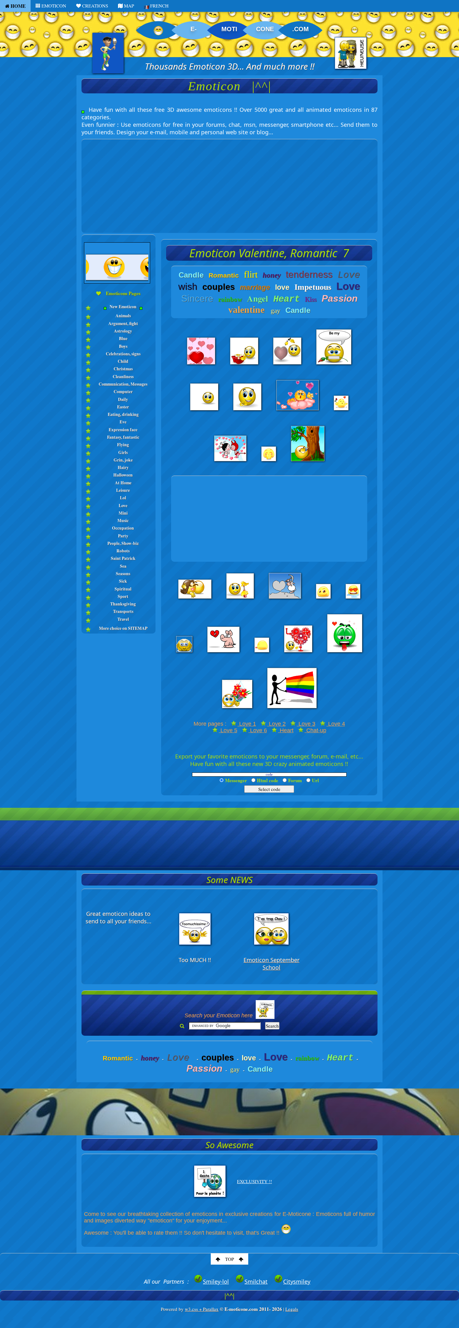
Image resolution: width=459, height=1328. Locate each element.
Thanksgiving (123, 604)
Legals (291, 1309)
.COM (300, 29)
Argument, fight (123, 323)
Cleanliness (123, 376)
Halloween (123, 475)
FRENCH (159, 5)
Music (123, 520)
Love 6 (258, 730)
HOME (17, 5)
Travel (123, 619)
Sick (123, 581)
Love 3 (306, 724)
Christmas (123, 369)
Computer (123, 391)
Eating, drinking (123, 414)
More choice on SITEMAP (123, 628)
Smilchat (256, 1281)
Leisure (123, 490)
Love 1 (247, 724)
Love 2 (276, 724)
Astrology (123, 331)
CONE (265, 29)
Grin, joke (123, 460)
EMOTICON (53, 5)
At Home (123, 483)
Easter (123, 407)
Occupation (123, 528)
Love (123, 505)
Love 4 (336, 724)
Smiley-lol (216, 1281)
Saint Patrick (123, 558)
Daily (123, 399)
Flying (123, 445)
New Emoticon (123, 307)
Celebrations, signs (123, 354)
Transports (123, 611)
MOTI (229, 29)
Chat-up (315, 730)
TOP (229, 1259)
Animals (123, 316)
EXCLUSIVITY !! (254, 1181)
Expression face (123, 430)
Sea (123, 566)
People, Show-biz (123, 543)
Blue (123, 338)
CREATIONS (94, 5)
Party (123, 536)
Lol (123, 498)
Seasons (123, 573)
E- (193, 29)
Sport (123, 596)
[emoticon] (118, 311)
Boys (123, 346)
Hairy (123, 467)
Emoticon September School (271, 963)
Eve (123, 422)
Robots (123, 551)
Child (123, 361)
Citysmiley (296, 1281)
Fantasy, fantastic (123, 437)
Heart (286, 730)
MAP (128, 5)
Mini (123, 513)
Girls (123, 452)
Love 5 (228, 730)
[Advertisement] (229, 183)
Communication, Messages (123, 384)
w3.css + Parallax (202, 1309)
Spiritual (123, 589)
